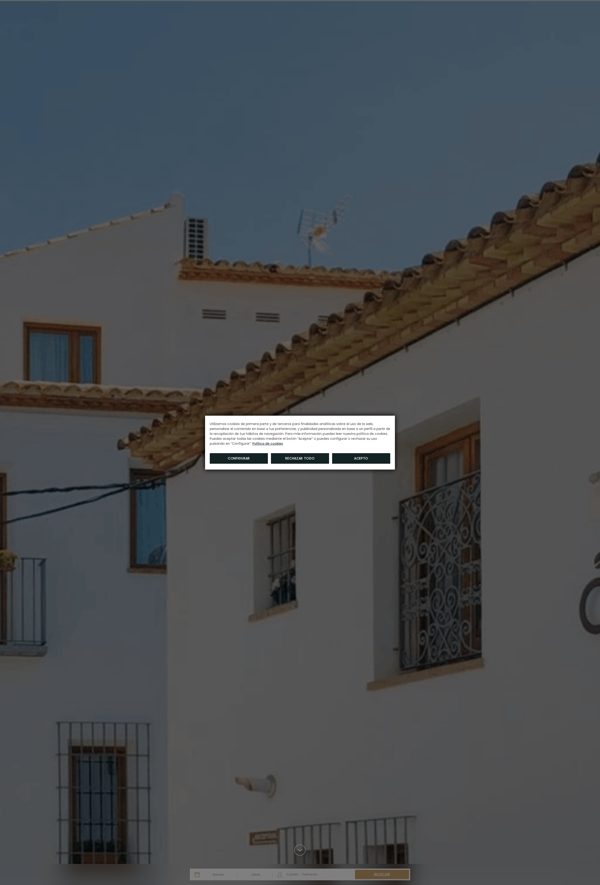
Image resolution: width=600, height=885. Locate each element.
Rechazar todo (300, 458)
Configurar (239, 458)
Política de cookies (267, 443)
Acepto (361, 458)
